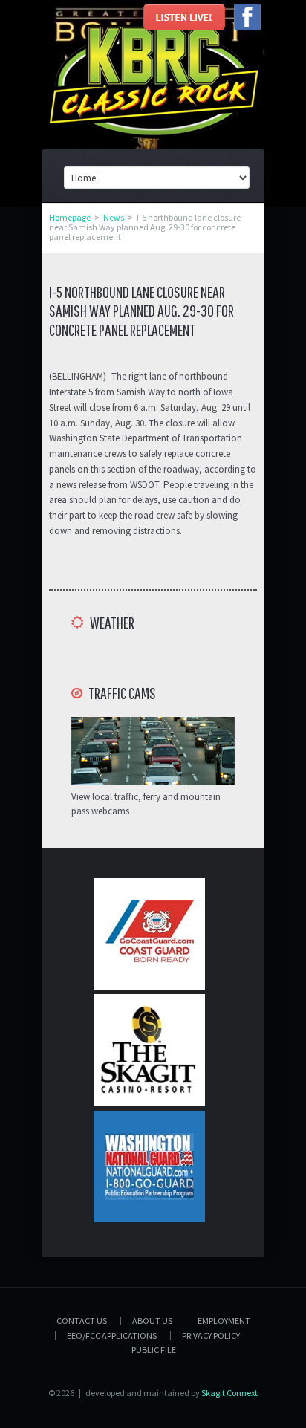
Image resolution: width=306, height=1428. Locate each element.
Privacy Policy (211, 1335)
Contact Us (81, 1320)
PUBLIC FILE (153, 1349)
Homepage (70, 217)
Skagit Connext (229, 1392)
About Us (152, 1320)
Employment (224, 1320)
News (113, 217)
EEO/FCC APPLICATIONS (112, 1335)
